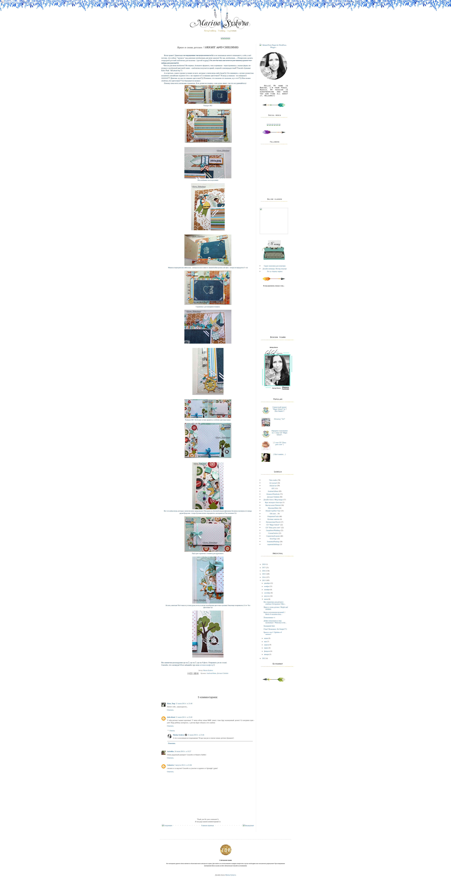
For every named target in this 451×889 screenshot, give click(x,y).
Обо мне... (273, 513)
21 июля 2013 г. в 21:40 (184, 703)
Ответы (172, 730)
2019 (264, 564)
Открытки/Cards (273, 516)
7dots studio (273, 480)
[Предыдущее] (248, 825)
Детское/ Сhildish (222, 673)
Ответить (170, 710)
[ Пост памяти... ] (279, 454)
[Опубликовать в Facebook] (195, 673)
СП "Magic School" (273, 525)
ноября (266, 586)
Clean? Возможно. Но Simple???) (275, 629)
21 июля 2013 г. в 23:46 (196, 735)
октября (267, 589)
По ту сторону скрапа (274, 271)
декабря (267, 583)
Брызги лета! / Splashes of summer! (273, 633)
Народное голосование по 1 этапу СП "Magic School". (280, 433)
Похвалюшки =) (269, 617)
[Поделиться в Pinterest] (197, 673)
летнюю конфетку (207, 665)
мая (265, 641)
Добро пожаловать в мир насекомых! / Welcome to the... (275, 622)
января (266, 654)
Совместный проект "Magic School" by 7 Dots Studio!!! (279, 409)
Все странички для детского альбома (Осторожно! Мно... (275, 603)
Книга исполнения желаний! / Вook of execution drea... (274, 613)
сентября (267, 593)
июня (266, 638)
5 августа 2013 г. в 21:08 (183, 765)
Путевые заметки (273, 519)
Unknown (170, 765)
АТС (273, 488)
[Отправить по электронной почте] (188, 673)
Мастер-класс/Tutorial (273, 505)
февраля (267, 651)
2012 (264, 658)
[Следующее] (167, 825)
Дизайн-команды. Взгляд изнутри (275, 269)
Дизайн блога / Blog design (273, 499)
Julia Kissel (171, 717)
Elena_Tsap (171, 703)
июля (266, 599)
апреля (266, 645)
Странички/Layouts (273, 536)
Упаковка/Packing (273, 541)
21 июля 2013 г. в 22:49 (184, 717)
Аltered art (273, 485)
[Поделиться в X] (193, 673)
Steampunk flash (269, 626)
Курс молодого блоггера (273, 502)
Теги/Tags (273, 539)
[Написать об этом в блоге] (191, 673)
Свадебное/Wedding (273, 530)
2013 (264, 580)
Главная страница (207, 825)
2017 (264, 567)
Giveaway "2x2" (279, 419)
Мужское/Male (273, 508)
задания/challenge (273, 544)
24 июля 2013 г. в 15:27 (183, 751)
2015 (264, 574)
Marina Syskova (178, 735)
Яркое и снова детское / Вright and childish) (276, 608)
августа (267, 596)
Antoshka (170, 751)
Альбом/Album (211, 673)
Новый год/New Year (273, 511)
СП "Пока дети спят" (273, 527)
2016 (264, 571)
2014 (264, 577)
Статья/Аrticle (273, 533)
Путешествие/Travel (273, 522)
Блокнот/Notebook (273, 494)
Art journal (273, 483)
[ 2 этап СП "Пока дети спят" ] (279, 443)
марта (266, 648)
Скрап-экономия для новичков (275, 266)
